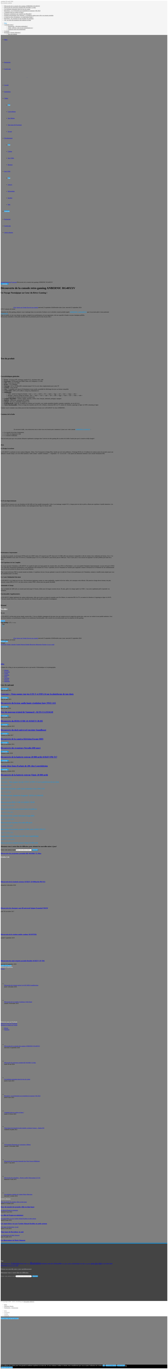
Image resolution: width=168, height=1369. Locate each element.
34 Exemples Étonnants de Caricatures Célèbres (17, 1144)
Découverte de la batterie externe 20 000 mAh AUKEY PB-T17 (29, 757)
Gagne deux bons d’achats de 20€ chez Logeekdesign (24, 766)
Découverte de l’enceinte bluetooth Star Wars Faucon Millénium (22, 1161)
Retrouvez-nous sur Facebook (9, 1023)
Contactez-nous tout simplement (16, 29)
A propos (6, 31)
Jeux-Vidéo (11, 158)
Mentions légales (8, 1306)
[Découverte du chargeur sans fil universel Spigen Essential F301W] (18, 904)
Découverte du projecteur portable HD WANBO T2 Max (20, 7)
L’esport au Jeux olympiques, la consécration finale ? (18, 17)
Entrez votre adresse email (8, 850)
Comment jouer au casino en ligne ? (14, 12)
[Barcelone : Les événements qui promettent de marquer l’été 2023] (13, 1094)
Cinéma (10, 151)
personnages (76, 1263)
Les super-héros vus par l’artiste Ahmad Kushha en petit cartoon (24, 1223)
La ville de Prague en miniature (12, 1215)
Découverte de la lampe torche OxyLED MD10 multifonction (21, 985)
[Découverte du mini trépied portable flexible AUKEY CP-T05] (18, 957)
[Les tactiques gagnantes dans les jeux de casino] (13, 1077)
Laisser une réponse (6, 965)
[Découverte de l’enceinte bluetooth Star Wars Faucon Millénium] (13, 1159)
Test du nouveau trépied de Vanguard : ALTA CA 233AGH (27, 712)
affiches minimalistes (6, 1263)
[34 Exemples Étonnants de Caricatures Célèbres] (8, 1143)
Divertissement (8, 138)
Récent (6, 1028)
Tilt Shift (104, 1263)
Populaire (6, 1029)
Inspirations (7, 91)
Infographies (11, 191)
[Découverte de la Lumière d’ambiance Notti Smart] (13, 1000)
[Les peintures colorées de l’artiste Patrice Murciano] (9, 1193)
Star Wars (82, 1263)
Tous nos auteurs (12, 34)
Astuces (10, 184)
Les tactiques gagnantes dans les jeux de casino (17, 9)
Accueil (3, 282)
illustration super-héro (47, 1263)
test (3, 625)
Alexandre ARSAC (28, 1301)
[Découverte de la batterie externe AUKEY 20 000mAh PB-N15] (18, 878)
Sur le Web (7, 171)
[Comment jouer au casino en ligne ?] (13, 1111)
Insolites (10, 198)
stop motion (87, 1263)
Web (9, 204)
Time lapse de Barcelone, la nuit (12, 1232)
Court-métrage (12, 111)
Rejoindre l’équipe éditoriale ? (12, 32)
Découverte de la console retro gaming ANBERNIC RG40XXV (22, 6)
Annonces (8, 282)
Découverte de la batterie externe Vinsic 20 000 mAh (24, 775)
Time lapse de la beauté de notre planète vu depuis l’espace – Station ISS (24, 1128)
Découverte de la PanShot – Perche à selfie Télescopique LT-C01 (22, 1178)
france (28, 1263)
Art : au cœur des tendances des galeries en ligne (17, 20)
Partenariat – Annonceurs (11, 1308)
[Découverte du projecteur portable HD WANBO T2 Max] (13, 1061)
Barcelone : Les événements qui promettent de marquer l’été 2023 (22, 10)
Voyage (10, 131)
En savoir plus (121, 1365)
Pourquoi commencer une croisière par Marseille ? (18, 14)
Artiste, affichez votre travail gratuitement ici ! (20, 28)
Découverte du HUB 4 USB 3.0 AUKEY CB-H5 (22, 721)
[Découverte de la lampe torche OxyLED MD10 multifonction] (13, 983)
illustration (35, 1263)
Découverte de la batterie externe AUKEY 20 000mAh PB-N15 (23, 882)
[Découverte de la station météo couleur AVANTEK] (18, 931)
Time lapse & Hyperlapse (15, 125)
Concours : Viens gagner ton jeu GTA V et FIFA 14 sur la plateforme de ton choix (37, 694)
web (17, 1265)
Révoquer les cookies (6, 1367)
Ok (104, 1365)
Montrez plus (4, 641)
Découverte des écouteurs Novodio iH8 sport (21, 748)
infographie (58, 1263)
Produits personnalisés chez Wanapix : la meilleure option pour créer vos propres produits (28, 15)
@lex (14, 307)
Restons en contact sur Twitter (9, 1025)
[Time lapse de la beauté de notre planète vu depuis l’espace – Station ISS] (13, 1126)
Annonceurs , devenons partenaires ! (18, 26)
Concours (7, 211)
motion (70, 1263)
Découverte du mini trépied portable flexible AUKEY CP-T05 (23, 961)
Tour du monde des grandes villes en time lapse (17, 1207)
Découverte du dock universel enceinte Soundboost (23, 730)
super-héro (94, 1263)
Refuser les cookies (111, 1365)
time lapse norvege (11, 1265)
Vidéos (6, 98)
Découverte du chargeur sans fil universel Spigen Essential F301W (24, 908)
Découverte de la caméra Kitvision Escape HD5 (22, 739)
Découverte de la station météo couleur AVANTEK (19, 934)
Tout (9, 105)
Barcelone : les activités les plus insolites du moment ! (19, 18)
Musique (10, 164)
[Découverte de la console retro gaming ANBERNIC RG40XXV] (13, 1044)
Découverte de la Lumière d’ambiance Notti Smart (18, 1002)
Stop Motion (11, 118)
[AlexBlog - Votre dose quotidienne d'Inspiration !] (27, 77)
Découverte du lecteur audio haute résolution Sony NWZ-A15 (28, 703)
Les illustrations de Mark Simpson (13, 1240)
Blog (5, 23)
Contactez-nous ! (9, 24)
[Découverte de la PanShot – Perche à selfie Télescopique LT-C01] (13, 1176)
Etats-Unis (23, 1263)
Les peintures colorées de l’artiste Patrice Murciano (18, 1194)
